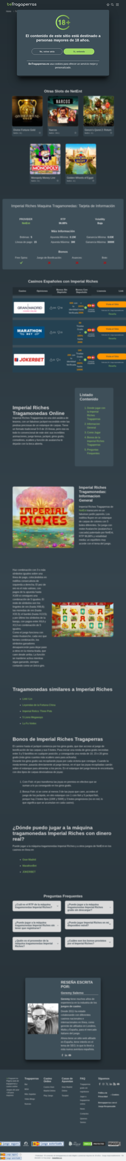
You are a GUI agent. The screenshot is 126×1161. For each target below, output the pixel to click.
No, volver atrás (47, 51)
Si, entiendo (79, 51)
